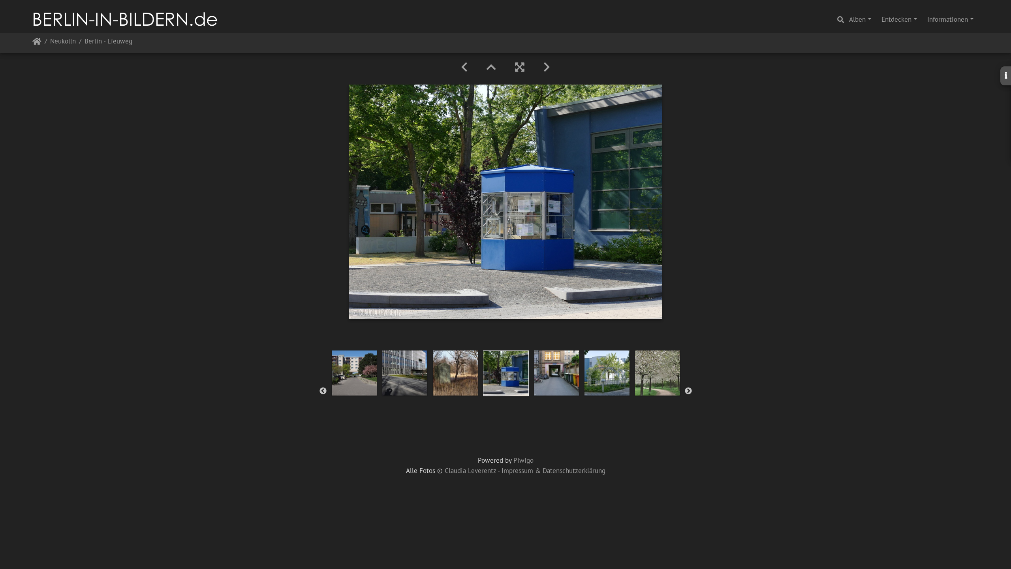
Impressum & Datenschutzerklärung (553, 470)
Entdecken (896, 19)
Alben (857, 19)
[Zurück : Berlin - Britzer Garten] (464, 67)
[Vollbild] (520, 67)
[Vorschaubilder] (491, 67)
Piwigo (523, 460)
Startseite (36, 43)
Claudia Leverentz (470, 470)
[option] (354, 373)
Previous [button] (323, 391)
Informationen (947, 19)
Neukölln (63, 41)
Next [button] (688, 391)
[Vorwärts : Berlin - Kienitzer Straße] (547, 67)
